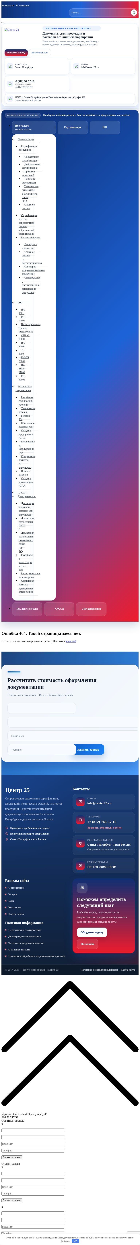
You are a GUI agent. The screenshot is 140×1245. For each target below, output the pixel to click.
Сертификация (26, 139)
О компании (22, 5)
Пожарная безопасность (29, 181)
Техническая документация (23, 388)
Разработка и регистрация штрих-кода (26, 562)
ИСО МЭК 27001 (22, 369)
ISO (20, 302)
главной (71, 641)
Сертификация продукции (28, 148)
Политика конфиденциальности (99, 969)
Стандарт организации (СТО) (26, 482)
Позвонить (87, 943)
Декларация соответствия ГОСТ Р (26, 524)
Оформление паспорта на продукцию (27, 462)
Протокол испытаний (28, 173)
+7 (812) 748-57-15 (24, 81)
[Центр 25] (22, 36)
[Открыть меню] (2, 22)
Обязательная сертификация (30, 159)
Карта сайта (16, 913)
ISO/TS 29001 (24, 359)
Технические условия (27, 410)
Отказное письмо (28, 206)
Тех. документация (27, 608)
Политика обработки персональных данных (36, 956)
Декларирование (27, 496)
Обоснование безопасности (27, 425)
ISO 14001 (22, 319)
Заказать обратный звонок (104, 827)
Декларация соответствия (24, 936)
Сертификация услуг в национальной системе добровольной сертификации (28, 224)
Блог (11, 900)
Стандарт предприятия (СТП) (26, 434)
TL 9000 (21, 352)
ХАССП (59, 608)
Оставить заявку (16, 52)
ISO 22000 (22, 344)
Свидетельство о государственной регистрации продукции (31, 285)
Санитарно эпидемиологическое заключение (33, 270)
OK (75, 1241)
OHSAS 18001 (24, 337)
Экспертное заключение (29, 246)
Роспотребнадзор (30, 237)
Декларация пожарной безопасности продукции (26, 509)
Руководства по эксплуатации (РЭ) (27, 447)
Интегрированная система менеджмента (29, 328)
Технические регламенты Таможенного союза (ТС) (30, 193)
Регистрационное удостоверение (29, 575)
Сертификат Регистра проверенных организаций (26, 586)
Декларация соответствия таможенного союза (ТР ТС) (26, 542)
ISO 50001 (22, 378)
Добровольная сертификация (31, 166)
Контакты (7, 5)
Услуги (12, 894)
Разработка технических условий (26, 401)
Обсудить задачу (92, 932)
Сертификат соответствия (24, 929)
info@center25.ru (40, 52)
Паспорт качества (24, 473)
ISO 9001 (22, 311)
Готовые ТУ (24, 417)
